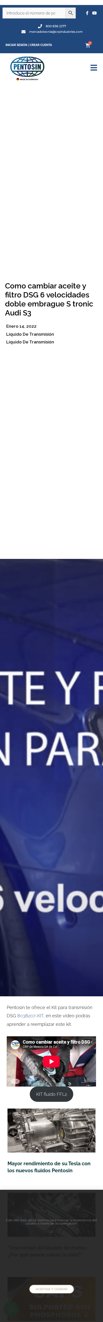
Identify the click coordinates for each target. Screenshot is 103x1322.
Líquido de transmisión (30, 334)
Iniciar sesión (16, 45)
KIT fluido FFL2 (51, 1094)
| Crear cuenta (40, 45)
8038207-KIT (30, 1015)
